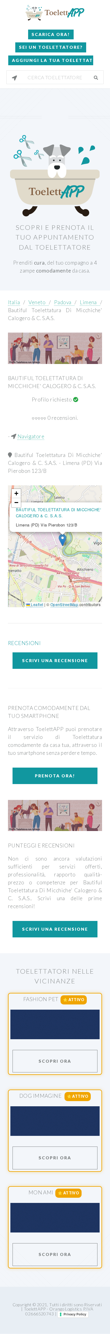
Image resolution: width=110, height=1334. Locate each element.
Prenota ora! (55, 775)
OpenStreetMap (64, 604)
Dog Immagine (41, 1096)
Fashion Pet (41, 999)
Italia (14, 302)
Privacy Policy (75, 1314)
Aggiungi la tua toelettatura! (52, 60)
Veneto (38, 302)
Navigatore (30, 436)
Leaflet (36, 604)
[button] (62, 540)
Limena (90, 302)
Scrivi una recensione (55, 660)
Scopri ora (54, 1061)
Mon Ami (40, 1192)
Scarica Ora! (50, 34)
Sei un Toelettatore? (51, 47)
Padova (64, 302)
